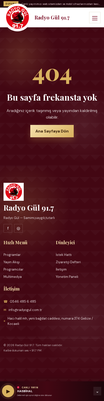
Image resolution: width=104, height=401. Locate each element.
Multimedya (13, 277)
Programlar (12, 255)
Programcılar (13, 269)
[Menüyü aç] (94, 17)
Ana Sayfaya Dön (52, 131)
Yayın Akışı (12, 262)
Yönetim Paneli (67, 277)
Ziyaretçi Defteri (68, 262)
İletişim (61, 269)
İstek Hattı (64, 255)
